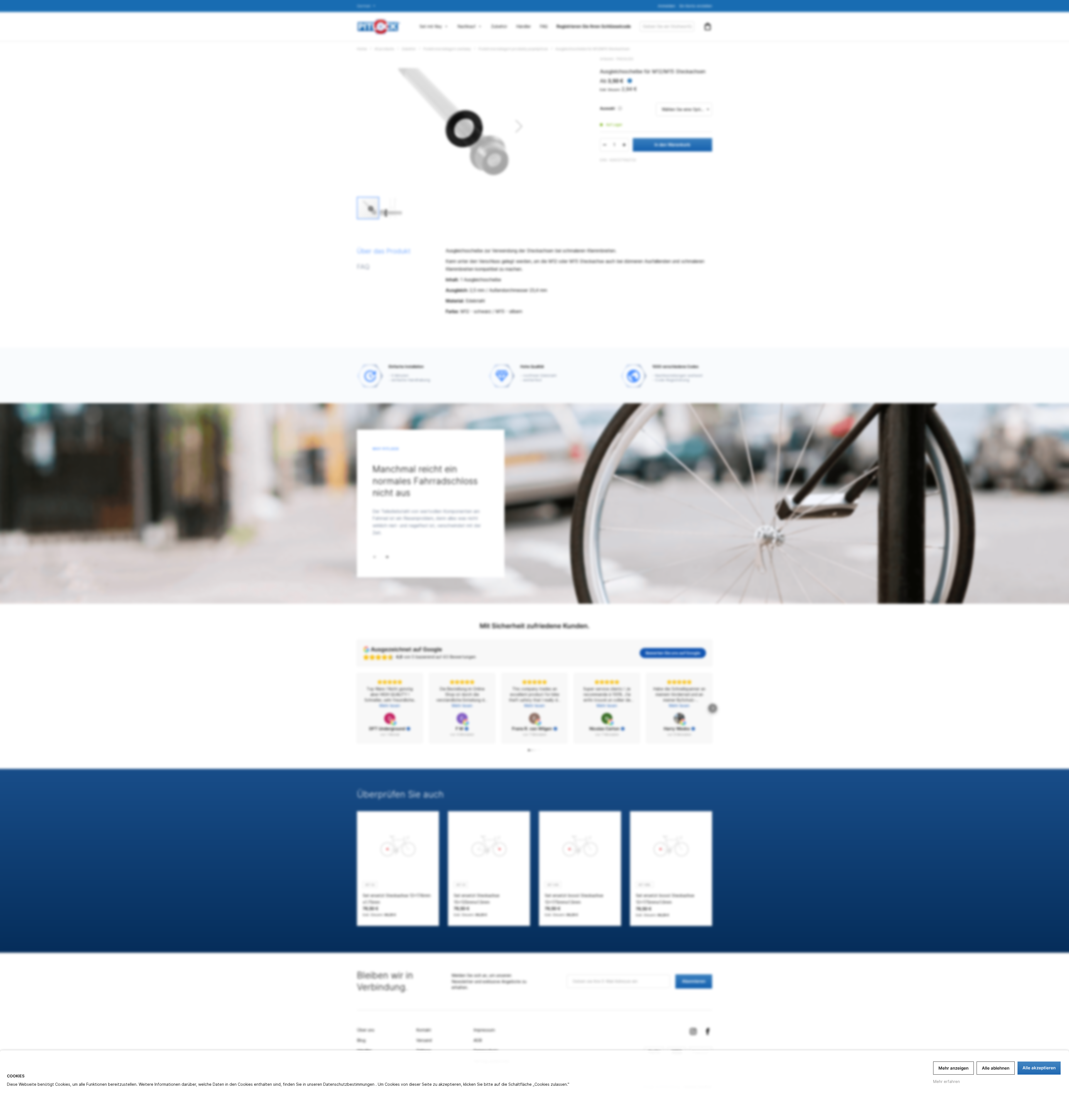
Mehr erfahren (946, 1081)
